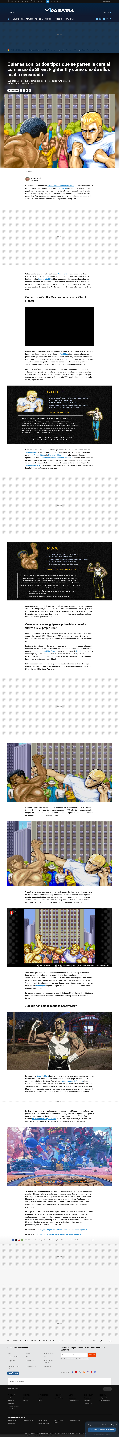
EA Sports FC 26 (31, 1366)
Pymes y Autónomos (104, 1400)
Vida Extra (59, 9)
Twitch (87, 1372)
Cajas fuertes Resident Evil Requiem (77, 1341)
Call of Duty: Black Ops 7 (13, 1367)
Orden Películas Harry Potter (96, 1341)
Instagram (100, 19)
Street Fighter (63, 274)
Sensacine (41, 1398)
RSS (83, 1372)
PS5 (45, 1357)
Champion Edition (55, 455)
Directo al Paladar (58, 1398)
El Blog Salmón (103, 1398)
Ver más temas (13, 1373)
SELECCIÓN (58, 19)
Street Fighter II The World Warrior (61, 186)
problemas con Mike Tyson (44, 651)
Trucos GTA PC (43, 1341)
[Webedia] (13, 1388)
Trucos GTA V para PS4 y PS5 (28, 1341)
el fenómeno (62, 188)
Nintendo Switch (49, 1353)
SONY (41, 19)
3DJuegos (26, 1398)
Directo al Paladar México (58, 1421)
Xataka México (12, 1420)
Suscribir (92, 1355)
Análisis (28, 1353)
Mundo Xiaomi (12, 1408)
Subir (106, 1389)
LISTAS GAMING (70, 19)
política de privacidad (83, 1359)
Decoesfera (87, 1400)
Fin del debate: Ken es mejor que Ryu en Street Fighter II (59, 1234)
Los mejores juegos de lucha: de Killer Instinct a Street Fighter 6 (62, 1230)
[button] (36, 178)
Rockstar (24, 50)
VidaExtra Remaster (77, 1240)
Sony (98, 50)
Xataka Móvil (11, 1400)
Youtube (104, 19)
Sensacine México (43, 1420)
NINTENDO (48, 19)
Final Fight (64, 354)
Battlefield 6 (47, 1366)
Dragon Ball (60, 50)
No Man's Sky (30, 1361)
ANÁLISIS (16, 19)
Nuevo (106, 12)
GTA (75, 50)
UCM (44, 50)
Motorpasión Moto (74, 1400)
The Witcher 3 (91, 50)
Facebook (21, 90)
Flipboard (110, 19)
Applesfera (11, 1403)
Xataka (10, 1398)
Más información (61, 1435)
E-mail (30, 90)
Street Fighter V (31, 452)
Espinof (40, 1400)
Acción (35, 1240)
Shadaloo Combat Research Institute (56, 458)
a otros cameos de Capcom (72, 1081)
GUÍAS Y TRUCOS (27, 19)
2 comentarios (14, 90)
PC (36, 19)
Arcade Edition (39, 455)
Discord (97, 19)
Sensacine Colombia (43, 1423)
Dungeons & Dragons (34, 50)
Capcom (65, 1240)
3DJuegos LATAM (28, 1420)
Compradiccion (88, 1403)
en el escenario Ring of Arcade (44, 1119)
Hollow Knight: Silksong (48, 1362)
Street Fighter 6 (43, 1076)
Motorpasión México (74, 1420)
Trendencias (87, 1398)
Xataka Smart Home (13, 1406)
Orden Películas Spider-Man (57, 1341)
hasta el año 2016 (45, 279)
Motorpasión (72, 1398)
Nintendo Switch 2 (13, 1357)
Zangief (79, 651)
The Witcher (51, 50)
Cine (9, 1353)
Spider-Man (82, 50)
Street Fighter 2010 (32, 465)
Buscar (107, 1381)
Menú (12, 12)
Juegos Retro (43, 1240)
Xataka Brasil (11, 1423)
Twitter (107, 19)
